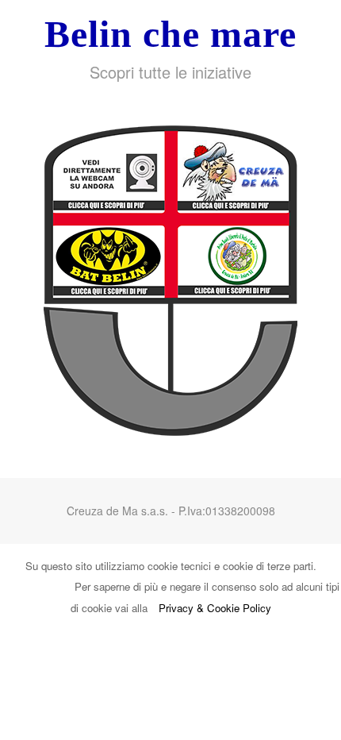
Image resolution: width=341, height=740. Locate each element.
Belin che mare (170, 34)
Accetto (41, 586)
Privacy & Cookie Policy (215, 607)
